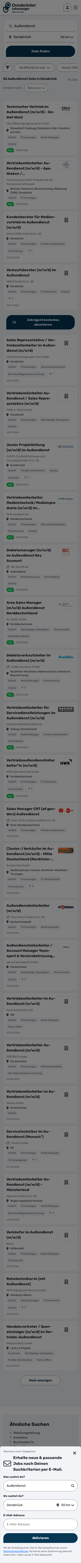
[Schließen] (75, 1453)
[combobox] (39, 1485)
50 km (65, 1505)
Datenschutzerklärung (15, 1551)
